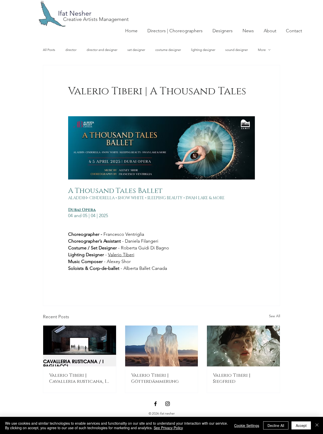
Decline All (275, 425)
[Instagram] (168, 404)
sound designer (236, 50)
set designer (136, 50)
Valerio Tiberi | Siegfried (231, 378)
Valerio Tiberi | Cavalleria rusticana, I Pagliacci (77, 378)
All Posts (49, 50)
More (262, 50)
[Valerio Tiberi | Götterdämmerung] (161, 346)
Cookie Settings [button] (246, 425)
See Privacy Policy (168, 427)
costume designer (168, 50)
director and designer (102, 50)
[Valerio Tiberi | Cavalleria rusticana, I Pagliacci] (79, 346)
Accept (301, 425)
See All (274, 316)
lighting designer (203, 50)
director (70, 50)
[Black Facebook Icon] (155, 404)
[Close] (317, 425)
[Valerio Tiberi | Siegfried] (243, 346)
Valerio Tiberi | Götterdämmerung (155, 378)
